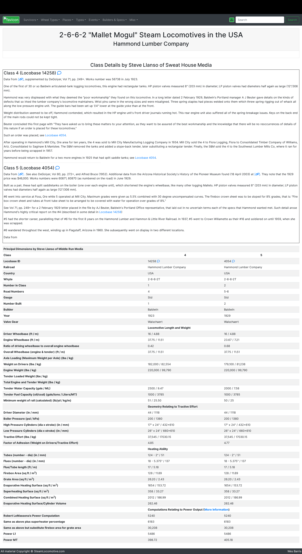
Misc (133, 20)
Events (93, 20)
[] (21, 79)
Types (80, 20)
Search (292, 20)
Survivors (30, 20)
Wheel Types (49, 20)
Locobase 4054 (55, 135)
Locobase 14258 (110, 212)
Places (67, 20)
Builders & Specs (114, 20)
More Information (216, 509)
